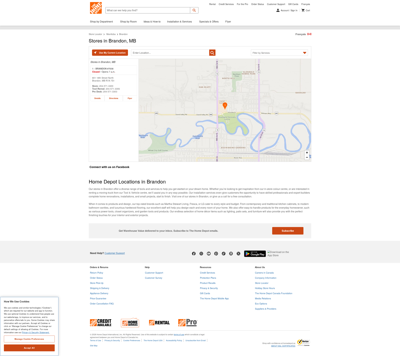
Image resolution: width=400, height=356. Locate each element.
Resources (205, 267)
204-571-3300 (106, 85)
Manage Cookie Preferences (29, 338)
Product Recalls (207, 282)
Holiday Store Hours (265, 288)
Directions (113, 98)
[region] (29, 326)
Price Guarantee (98, 298)
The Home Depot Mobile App (214, 298)
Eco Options (261, 303)
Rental (212, 4)
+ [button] (307, 153)
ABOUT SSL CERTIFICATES (283, 346)
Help (147, 267)
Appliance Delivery (99, 293)
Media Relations (263, 298)
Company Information (265, 277)
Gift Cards (293, 4)
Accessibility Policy (174, 340)
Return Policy (96, 272)
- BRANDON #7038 (102, 68)
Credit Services (226, 4)
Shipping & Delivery (99, 288)
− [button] (307, 157)
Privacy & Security (209, 288)
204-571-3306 (113, 88)
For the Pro (242, 4)
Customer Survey (153, 277)
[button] (194, 10)
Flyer (130, 98)
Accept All (29, 347)
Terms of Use (95, 340)
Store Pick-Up (96, 282)
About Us (260, 267)
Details (97, 98)
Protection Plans (208, 277)
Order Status (257, 4)
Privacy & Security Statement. (36, 332)
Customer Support (276, 4)
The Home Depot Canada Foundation (273, 293)
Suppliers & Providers (265, 308)
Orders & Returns (99, 267)
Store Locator (95, 34)
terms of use (179, 334)
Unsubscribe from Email (195, 340)
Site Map (94, 345)
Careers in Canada (264, 272)
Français (305, 4)
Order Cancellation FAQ (102, 303)
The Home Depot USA (153, 340)
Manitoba (111, 34)
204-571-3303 (110, 91)
